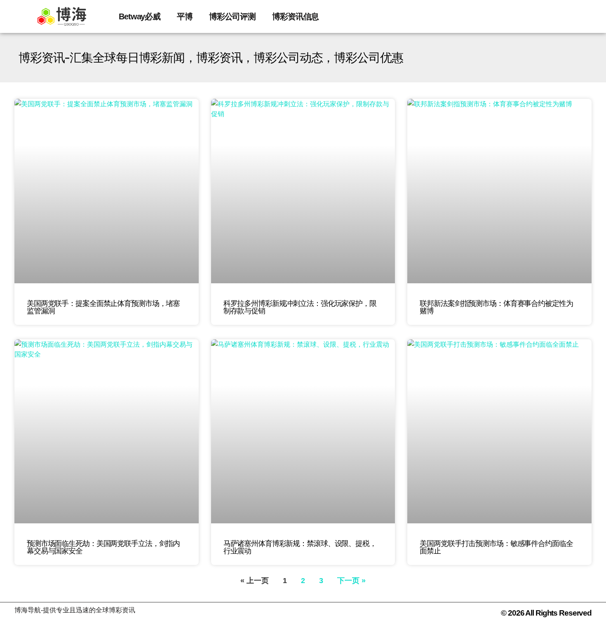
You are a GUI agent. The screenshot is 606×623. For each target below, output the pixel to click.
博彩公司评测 (232, 16)
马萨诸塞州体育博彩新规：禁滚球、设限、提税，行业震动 (299, 547)
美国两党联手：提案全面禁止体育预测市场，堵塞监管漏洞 (103, 307)
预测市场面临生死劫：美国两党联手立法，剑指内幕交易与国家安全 (103, 547)
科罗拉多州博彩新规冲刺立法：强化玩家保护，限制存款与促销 (299, 307)
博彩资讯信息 (295, 16)
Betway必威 (139, 16)
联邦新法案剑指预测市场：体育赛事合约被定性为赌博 (496, 307)
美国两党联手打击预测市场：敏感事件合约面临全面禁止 (496, 547)
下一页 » (351, 580)
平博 (185, 16)
